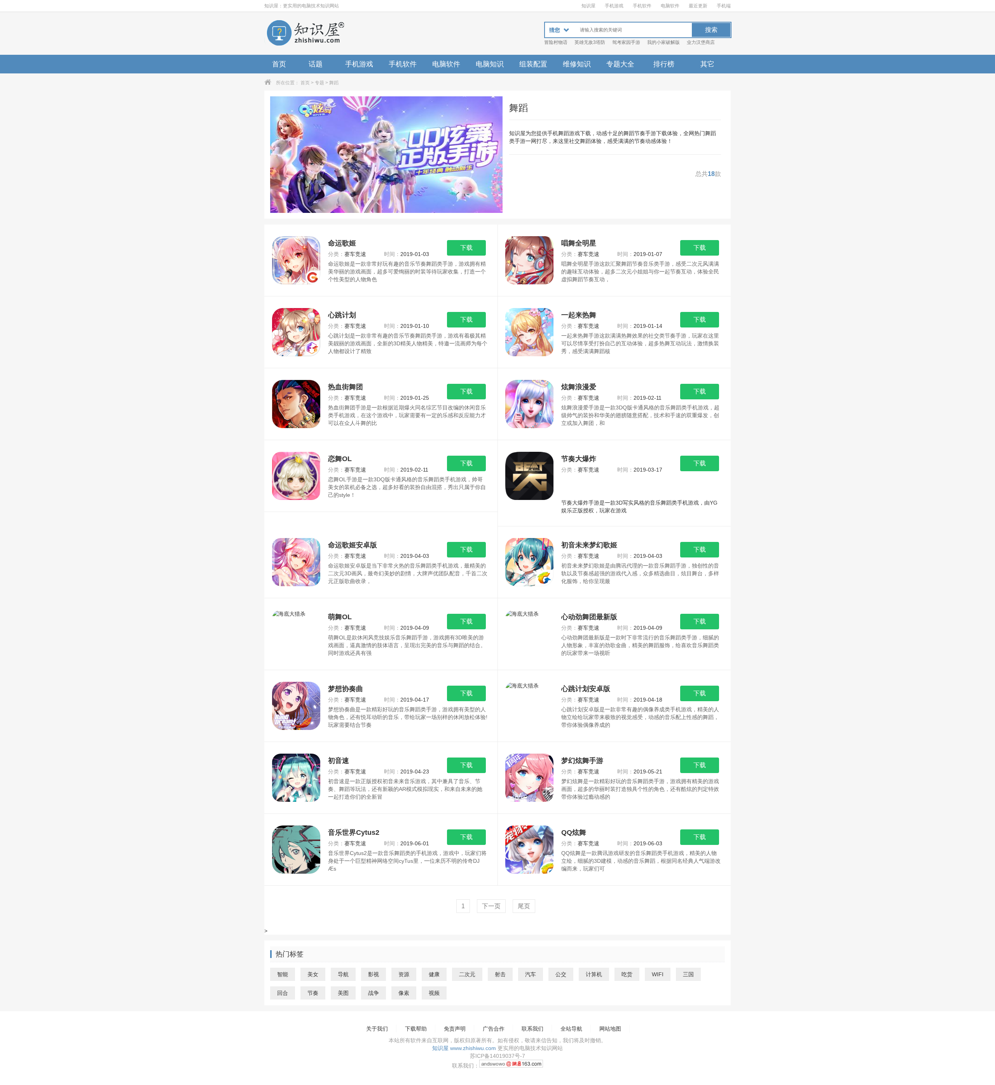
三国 (688, 974)
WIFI (657, 974)
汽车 (530, 974)
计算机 (594, 974)
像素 (403, 993)
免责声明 (455, 1029)
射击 (500, 974)
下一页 (491, 906)
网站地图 (610, 1029)
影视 (373, 974)
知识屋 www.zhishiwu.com (464, 1048)
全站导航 (571, 1029)
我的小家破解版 (663, 42)
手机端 (724, 6)
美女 (312, 974)
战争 (373, 993)
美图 (343, 993)
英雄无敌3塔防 (589, 42)
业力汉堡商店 (701, 42)
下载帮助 (416, 1029)
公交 (560, 974)
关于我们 (377, 1029)
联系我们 (532, 1029)
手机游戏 (614, 6)
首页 (279, 64)
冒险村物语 (555, 42)
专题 (319, 82)
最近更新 (698, 6)
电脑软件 (670, 6)
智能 (282, 974)
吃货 (626, 974)
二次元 (467, 974)
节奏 (312, 993)
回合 (282, 993)
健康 (434, 974)
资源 (403, 974)
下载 (466, 247)
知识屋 (588, 6)
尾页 (524, 906)
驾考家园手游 (626, 42)
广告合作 (493, 1029)
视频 (434, 993)
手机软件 (642, 6)
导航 (343, 974)
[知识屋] (305, 33)
